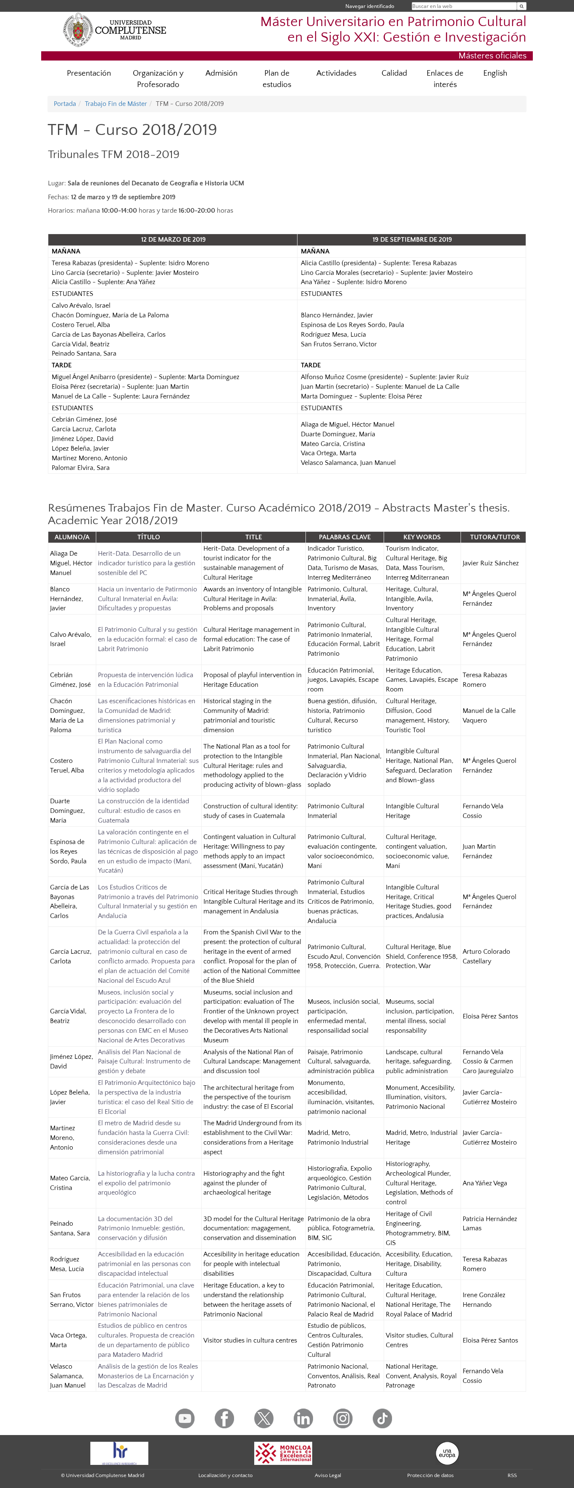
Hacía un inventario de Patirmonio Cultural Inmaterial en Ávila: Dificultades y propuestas (147, 599)
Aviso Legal (328, 1475)
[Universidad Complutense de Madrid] (114, 29)
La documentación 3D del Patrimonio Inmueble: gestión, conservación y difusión (141, 1228)
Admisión (221, 73)
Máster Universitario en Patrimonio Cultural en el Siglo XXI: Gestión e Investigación (393, 29)
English (495, 73)
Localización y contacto (225, 1475)
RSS (512, 1475)
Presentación (89, 73)
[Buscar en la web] (522, 6)
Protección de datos (430, 1475)
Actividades (336, 73)
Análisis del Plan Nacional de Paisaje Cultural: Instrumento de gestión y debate (144, 1061)
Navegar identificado (369, 6)
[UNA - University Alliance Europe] (447, 1452)
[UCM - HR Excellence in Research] (119, 1452)
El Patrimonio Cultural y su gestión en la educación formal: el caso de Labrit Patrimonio (147, 639)
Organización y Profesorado (158, 79)
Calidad (394, 73)
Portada (65, 104)
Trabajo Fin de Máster (116, 104)
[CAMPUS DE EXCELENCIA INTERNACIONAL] (283, 1452)
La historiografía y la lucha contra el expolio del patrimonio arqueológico (146, 1183)
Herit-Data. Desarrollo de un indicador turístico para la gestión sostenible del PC (146, 563)
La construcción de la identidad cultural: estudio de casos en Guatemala (143, 810)
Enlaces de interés (445, 79)
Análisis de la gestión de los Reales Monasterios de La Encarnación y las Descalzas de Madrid (148, 1376)
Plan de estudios (277, 79)
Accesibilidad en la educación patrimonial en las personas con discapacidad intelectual (144, 1264)
